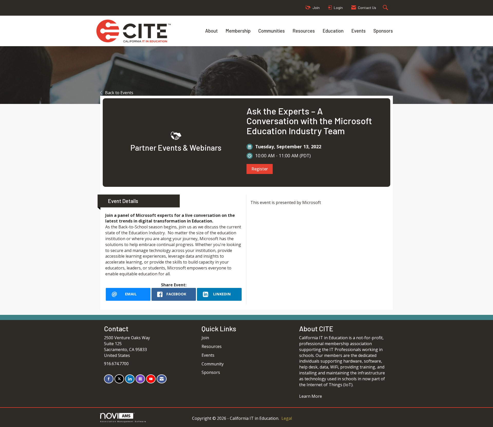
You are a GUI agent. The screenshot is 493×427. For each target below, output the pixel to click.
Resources (303, 31)
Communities (271, 31)
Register (259, 169)
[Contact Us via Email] (162, 378)
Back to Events (119, 92)
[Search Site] (386, 8)
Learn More (310, 396)
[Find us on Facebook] (108, 378)
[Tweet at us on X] (119, 378)
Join (205, 338)
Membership (238, 31)
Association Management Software (123, 421)
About (211, 31)
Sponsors (383, 31)
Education (333, 31)
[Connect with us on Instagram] (140, 378)
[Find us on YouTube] (151, 378)
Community (213, 364)
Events (358, 31)
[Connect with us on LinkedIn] (130, 378)
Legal (286, 418)
